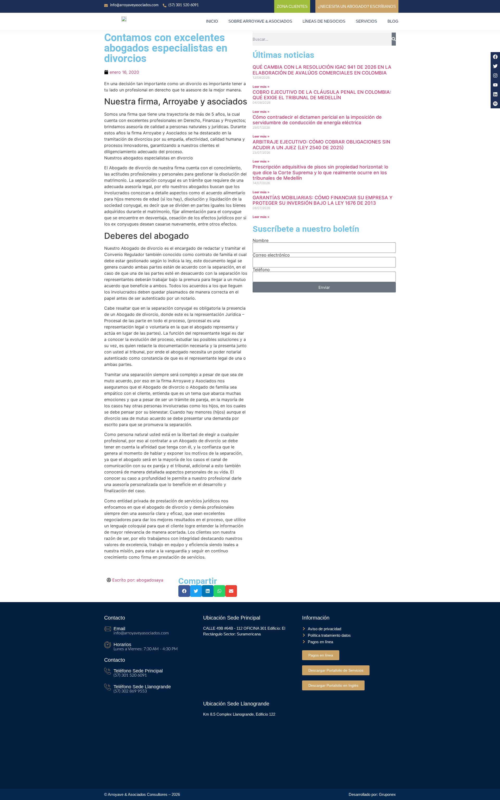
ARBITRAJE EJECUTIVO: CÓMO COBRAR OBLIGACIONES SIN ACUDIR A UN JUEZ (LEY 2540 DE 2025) (321, 144)
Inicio (212, 21)
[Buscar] (394, 39)
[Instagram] (495, 75)
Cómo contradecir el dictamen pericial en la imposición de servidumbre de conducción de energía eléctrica (317, 120)
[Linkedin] (495, 94)
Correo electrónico (271, 255)
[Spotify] (495, 103)
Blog (393, 21)
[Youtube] (495, 85)
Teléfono (261, 269)
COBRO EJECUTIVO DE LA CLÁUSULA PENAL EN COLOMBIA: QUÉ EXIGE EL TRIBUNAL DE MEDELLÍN (322, 95)
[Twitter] (495, 66)
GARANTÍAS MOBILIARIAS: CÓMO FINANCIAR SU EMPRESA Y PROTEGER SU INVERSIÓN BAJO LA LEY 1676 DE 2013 (322, 200)
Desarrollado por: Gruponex (372, 794)
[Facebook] (495, 56)
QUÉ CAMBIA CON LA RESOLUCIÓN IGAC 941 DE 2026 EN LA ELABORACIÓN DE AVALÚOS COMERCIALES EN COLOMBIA (322, 70)
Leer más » (261, 87)
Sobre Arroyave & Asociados (260, 21)
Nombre (260, 240)
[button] (184, 591)
